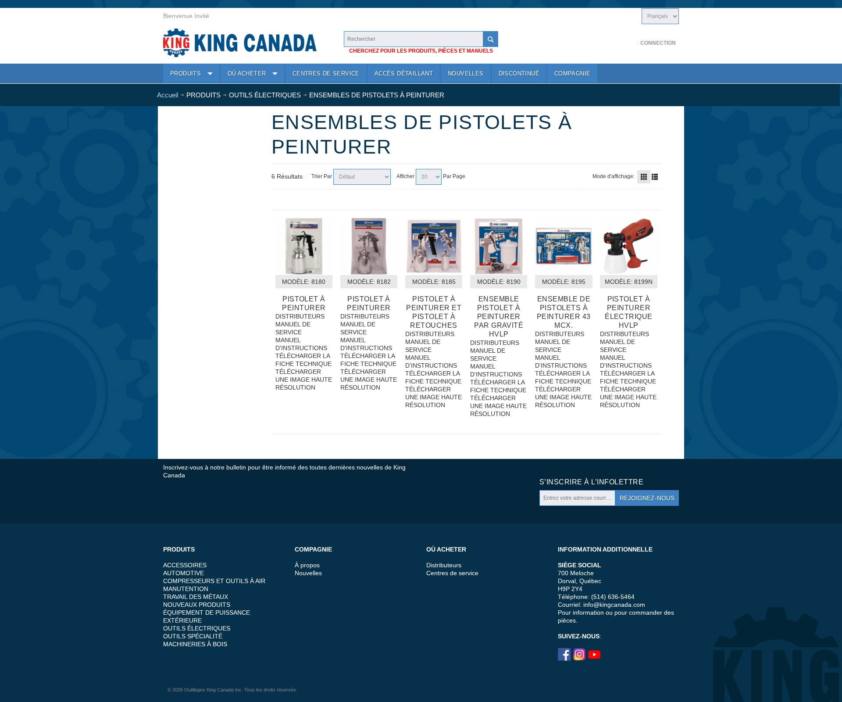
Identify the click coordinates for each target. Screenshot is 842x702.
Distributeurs (443, 565)
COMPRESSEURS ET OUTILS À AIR (214, 580)
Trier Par (321, 176)
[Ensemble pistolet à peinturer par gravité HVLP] (498, 246)
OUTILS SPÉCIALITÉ (192, 636)
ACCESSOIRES (185, 565)
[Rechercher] (490, 39)
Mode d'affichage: (613, 176)
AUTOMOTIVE (183, 573)
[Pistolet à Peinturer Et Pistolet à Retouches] (433, 246)
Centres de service (452, 573)
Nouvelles (308, 573)
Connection (658, 43)
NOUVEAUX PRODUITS (196, 604)
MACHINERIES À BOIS (195, 644)
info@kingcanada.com (614, 604)
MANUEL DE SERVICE (292, 328)
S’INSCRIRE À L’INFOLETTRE (591, 482)
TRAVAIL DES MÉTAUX (195, 596)
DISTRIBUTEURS (300, 316)
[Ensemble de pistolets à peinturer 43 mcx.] (563, 246)
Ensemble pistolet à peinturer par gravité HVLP (498, 316)
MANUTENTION (185, 588)
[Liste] (654, 176)
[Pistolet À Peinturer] (303, 246)
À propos (307, 565)
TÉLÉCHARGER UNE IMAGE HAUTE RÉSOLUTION (303, 379)
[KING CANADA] (240, 43)
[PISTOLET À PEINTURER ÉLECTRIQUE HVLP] (628, 246)
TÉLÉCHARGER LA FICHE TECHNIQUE (303, 359)
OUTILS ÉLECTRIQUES (196, 628)
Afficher (405, 176)
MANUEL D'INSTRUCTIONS (301, 344)
